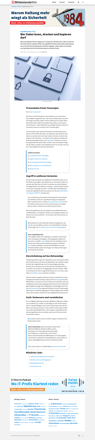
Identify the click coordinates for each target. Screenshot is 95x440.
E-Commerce (43, 406)
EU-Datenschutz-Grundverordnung (50, 227)
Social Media (41, 420)
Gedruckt (62, 2)
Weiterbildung (17, 424)
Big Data (31, 404)
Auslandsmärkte (72, 404)
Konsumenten (42, 415)
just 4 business (15, 435)
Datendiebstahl (33, 288)
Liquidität (17, 418)
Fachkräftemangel (74, 408)
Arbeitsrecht (17, 404)
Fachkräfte (30, 409)
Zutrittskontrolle (35, 366)
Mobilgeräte (66, 416)
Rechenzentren (33, 420)
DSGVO (38, 406)
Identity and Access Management (40, 360)
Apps (49, 404)
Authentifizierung (25, 403)
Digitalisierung (30, 406)
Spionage (59, 280)
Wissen (19, 6)
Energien (24, 409)
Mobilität (73, 416)
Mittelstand (59, 416)
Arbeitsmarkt (56, 404)
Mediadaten (37, 435)
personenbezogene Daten (55, 202)
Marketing (32, 418)
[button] (83, 2)
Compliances (41, 404)
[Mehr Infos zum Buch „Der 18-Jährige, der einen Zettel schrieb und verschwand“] (47, 17)
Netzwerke (18, 420)
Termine (74, 421)
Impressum (30, 435)
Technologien (31, 422)
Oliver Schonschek (34, 112)
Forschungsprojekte (58, 411)
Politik (69, 418)
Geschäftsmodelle (21, 412)
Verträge (38, 422)
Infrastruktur (20, 415)
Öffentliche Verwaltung (53, 425)
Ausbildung (64, 404)
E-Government (18, 409)
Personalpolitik (61, 418)
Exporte (68, 409)
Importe (66, 411)
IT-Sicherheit (54, 413)
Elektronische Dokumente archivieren (42, 357)
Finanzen (51, 411)
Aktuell (54, 2)
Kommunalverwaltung (72, 413)
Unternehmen (54, 423)
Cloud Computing (53, 406)
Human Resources (37, 412)
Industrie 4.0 (71, 411)
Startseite (14, 6)
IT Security (34, 415)
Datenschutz (59, 406)
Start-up (22, 422)
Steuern (26, 422)
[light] (78, 2)
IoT (27, 415)
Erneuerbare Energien (54, 409)
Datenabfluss (34, 273)
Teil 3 (29, 245)
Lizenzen (22, 417)
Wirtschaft (73, 423)
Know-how (63, 413)
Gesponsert (71, 2)
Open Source (25, 420)
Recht (73, 418)
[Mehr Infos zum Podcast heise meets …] (47, 385)
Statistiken (60, 421)
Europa (62, 408)
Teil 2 (43, 241)
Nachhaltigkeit (38, 418)
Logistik (26, 417)
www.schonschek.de (58, 347)
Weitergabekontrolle (37, 363)
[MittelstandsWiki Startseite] (24, 2)
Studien (67, 420)
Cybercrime (19, 406)
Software (17, 422)
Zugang (49, 140)
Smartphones (53, 421)
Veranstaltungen (64, 423)
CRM (15, 406)
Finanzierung (39, 409)
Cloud (36, 404)
